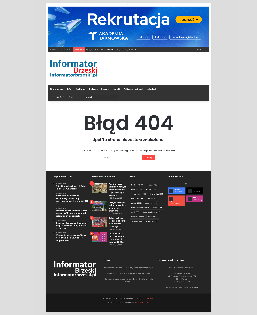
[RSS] (83, 281)
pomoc (150, 203)
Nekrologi (151, 89)
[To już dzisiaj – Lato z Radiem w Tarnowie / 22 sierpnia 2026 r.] (99, 237)
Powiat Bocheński (140, 208)
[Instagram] (76, 281)
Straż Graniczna (151, 212)
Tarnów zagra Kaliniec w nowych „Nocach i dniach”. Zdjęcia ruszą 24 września (118, 190)
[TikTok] (79, 281)
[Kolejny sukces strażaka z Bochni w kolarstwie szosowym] (99, 222)
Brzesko (137, 189)
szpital (152, 217)
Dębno (151, 189)
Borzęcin (152, 185)
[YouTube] (73, 281)
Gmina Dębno (138, 194)
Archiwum (81, 89)
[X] (70, 281)
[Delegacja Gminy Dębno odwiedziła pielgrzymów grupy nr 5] (99, 206)
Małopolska (138, 198)
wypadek (151, 221)
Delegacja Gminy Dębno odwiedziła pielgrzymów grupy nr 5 (117, 206)
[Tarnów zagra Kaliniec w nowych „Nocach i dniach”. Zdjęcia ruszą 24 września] (99, 188)
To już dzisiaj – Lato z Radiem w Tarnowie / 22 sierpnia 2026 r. (116, 237)
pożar (157, 208)
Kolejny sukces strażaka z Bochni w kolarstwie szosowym (117, 222)
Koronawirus (156, 194)
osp (152, 198)
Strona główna (56, 89)
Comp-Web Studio (141, 303)
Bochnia (137, 185)
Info (69, 89)
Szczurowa (137, 217)
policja (136, 203)
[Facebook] (67, 281)
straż (135, 212)
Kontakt (116, 89)
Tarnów (136, 221)
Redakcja (93, 89)
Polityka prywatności (133, 89)
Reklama (105, 89)
